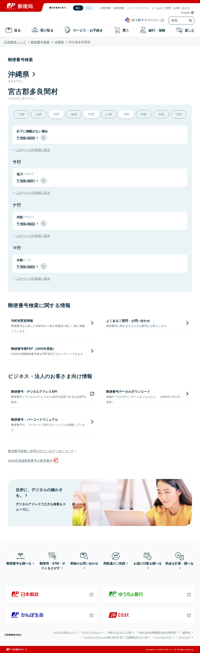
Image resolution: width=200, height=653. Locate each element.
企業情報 (105, 8)
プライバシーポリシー (91, 632)
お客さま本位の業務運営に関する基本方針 (157, 632)
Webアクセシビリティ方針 (120, 632)
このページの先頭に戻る (33, 149)
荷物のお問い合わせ (84, 563)
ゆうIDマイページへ (145, 20)
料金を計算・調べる (179, 563)
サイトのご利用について (64, 632)
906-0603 (27, 266)
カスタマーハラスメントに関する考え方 (101, 637)
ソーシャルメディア (163, 637)
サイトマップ (184, 637)
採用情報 (118, 8)
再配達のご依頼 (114, 563)
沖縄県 (59, 42)
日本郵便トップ (15, 42)
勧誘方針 (186, 632)
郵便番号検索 (40, 42)
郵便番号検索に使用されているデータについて (41, 451)
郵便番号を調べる (18, 563)
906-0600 (27, 137)
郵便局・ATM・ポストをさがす (52, 565)
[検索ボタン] (191, 20)
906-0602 (27, 223)
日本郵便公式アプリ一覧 (136, 637)
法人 (89, 7)
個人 (78, 7)
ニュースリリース (138, 8)
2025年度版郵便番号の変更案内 (30, 460)
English (185, 12)
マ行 (126, 114)
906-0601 (27, 180)
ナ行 (91, 114)
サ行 (56, 114)
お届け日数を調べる (148, 563)
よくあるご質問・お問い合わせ (171, 8)
